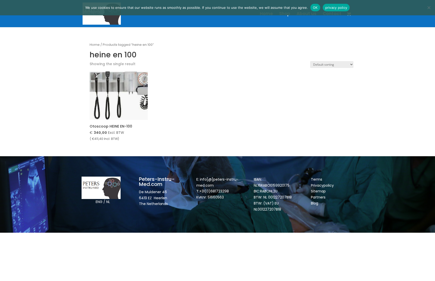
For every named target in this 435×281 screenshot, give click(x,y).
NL (108, 201)
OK (315, 8)
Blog (314, 203)
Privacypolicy (322, 185)
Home (266, 14)
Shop (284, 14)
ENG (99, 201)
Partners (318, 197)
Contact (332, 14)
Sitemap (319, 191)
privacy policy (336, 8)
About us (306, 14)
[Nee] (428, 7)
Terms (316, 179)
